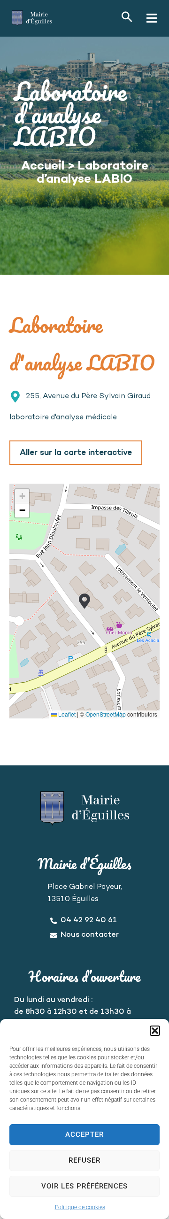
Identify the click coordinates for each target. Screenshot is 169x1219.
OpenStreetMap (105, 714)
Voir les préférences (84, 1186)
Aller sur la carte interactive (76, 452)
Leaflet (66, 714)
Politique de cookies (80, 1207)
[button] (155, 1030)
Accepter (84, 1134)
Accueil (42, 166)
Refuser (84, 1160)
